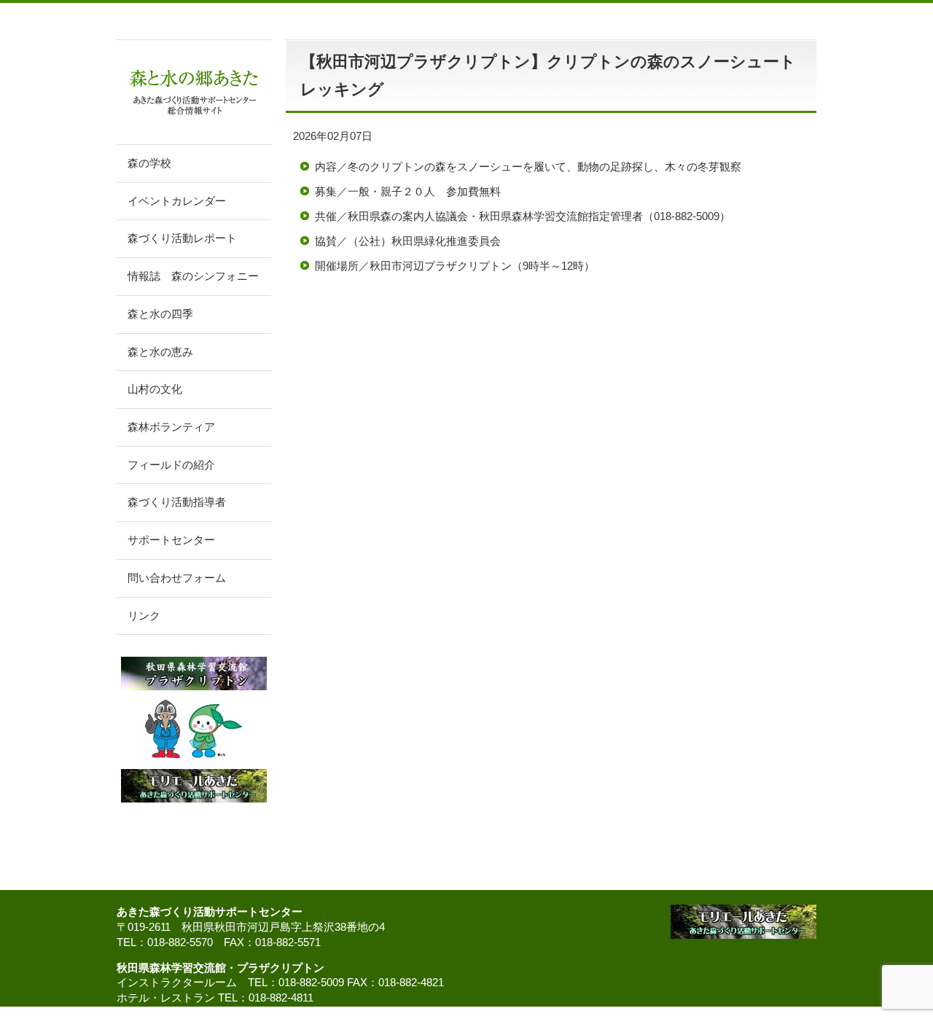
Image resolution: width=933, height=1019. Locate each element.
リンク (144, 616)
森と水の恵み (160, 352)
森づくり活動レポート (182, 238)
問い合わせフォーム (177, 578)
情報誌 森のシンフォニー (193, 276)
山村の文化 (155, 389)
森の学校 (149, 163)
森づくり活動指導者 (177, 502)
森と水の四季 (160, 314)
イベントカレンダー (177, 201)
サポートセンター (171, 540)
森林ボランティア (171, 427)
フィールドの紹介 (171, 465)
